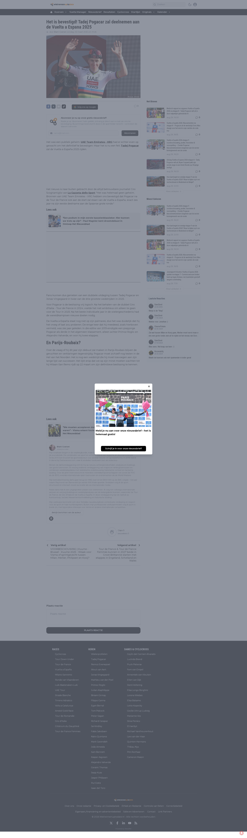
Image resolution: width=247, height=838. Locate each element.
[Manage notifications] (242, 833)
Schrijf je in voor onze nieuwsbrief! (123, 448)
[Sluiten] (149, 386)
